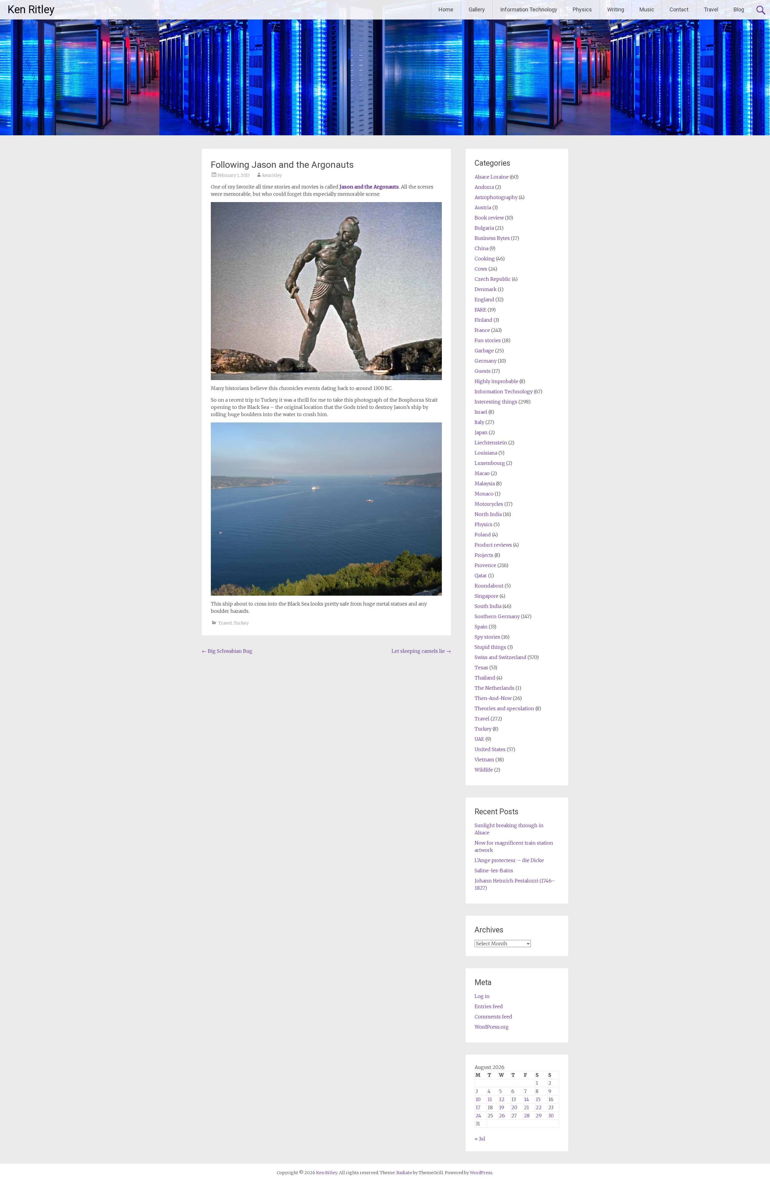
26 (502, 1116)
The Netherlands (494, 688)
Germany (486, 361)
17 (478, 1107)
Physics (582, 9)
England (484, 299)
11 (490, 1099)
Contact (679, 9)
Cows (481, 269)
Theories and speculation (504, 708)
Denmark (486, 289)
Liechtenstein (491, 443)
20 (514, 1107)
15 (538, 1099)
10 (478, 1099)
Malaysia (485, 483)
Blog (739, 9)
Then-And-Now (493, 698)
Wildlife (484, 770)
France (482, 330)
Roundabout (489, 586)
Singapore (486, 596)
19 (501, 1107)
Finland (483, 320)
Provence (485, 565)
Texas (481, 668)
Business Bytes (492, 238)
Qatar (481, 576)
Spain (481, 627)
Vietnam (484, 760)
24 (478, 1116)
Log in (482, 996)
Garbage (484, 351)
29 (539, 1116)
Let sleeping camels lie (421, 651)
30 (551, 1116)
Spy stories (487, 637)
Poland (483, 535)
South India (488, 606)
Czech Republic (493, 279)
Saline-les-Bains (494, 870)
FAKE (480, 310)
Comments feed (493, 1017)
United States (490, 749)
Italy (479, 422)
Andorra (484, 187)
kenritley (272, 175)
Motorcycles (489, 504)
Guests (483, 371)
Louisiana (486, 453)
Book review (489, 218)
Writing (615, 9)
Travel (711, 9)
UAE (479, 739)
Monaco (484, 494)
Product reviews (493, 545)
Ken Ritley (31, 9)
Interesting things (496, 402)
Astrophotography (496, 197)
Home (446, 9)
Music (646, 9)
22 (539, 1107)
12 (501, 1099)
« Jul (480, 1139)
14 (526, 1099)
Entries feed (489, 1006)
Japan (481, 432)
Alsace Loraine (492, 177)
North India (488, 514)
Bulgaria (484, 228)
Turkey (241, 623)
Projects (484, 555)
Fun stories (488, 340)
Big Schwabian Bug (227, 651)
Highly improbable (496, 381)
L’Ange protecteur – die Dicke (509, 860)
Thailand (485, 678)
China (481, 248)
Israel (481, 412)
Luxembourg (490, 463)
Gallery (477, 9)
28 (527, 1116)
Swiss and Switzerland (500, 657)
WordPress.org (492, 1027)
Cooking (485, 259)
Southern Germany (497, 616)
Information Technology (528, 9)
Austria (483, 207)
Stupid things (490, 647)
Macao (482, 473)
